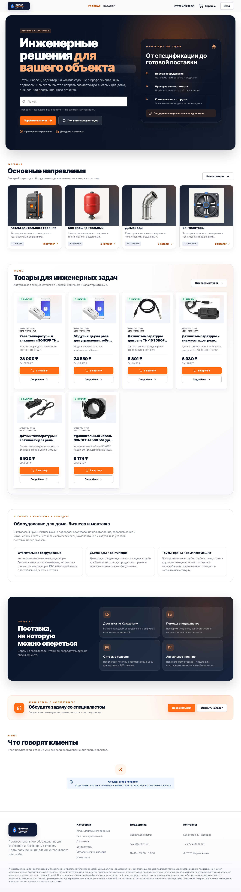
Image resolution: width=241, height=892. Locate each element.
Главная (94, 6)
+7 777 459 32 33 (183, 6)
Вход (227, 5)
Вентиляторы (84, 846)
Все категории (215, 176)
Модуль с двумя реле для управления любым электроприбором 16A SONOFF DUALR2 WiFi (93, 338)
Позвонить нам (181, 707)
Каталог (109, 6)
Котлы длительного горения (93, 830)
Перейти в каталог (35, 120)
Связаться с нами (141, 834)
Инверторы (83, 857)
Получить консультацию (82, 120)
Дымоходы (83, 841)
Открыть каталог (212, 707)
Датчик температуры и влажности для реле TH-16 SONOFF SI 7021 (200, 338)
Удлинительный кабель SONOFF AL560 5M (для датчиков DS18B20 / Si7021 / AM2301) (93, 438)
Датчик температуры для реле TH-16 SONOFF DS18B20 (147, 338)
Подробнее (37, 379)
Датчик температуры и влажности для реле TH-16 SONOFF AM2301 (38, 438)
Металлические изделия (91, 851)
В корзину (42, 370)
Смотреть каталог (206, 282)
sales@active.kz (139, 843)
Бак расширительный (90, 836)
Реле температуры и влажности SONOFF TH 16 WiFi (38, 338)
